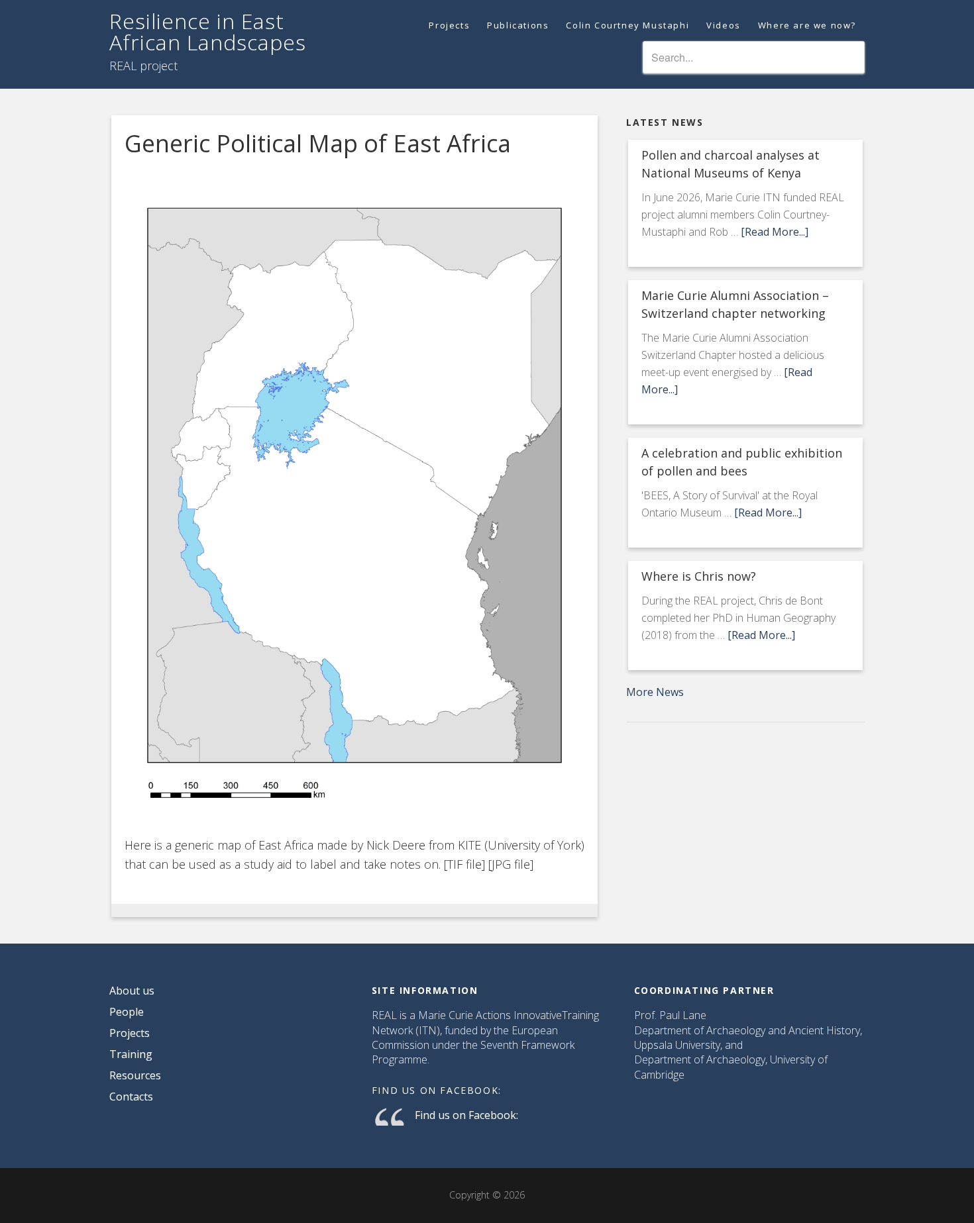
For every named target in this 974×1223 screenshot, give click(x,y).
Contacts (131, 1096)
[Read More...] (774, 231)
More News (655, 692)
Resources (135, 1075)
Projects (129, 1033)
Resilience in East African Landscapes (207, 31)
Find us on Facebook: (437, 1090)
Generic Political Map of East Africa (318, 143)
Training (130, 1054)
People (126, 1011)
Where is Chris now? (698, 576)
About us (131, 990)
